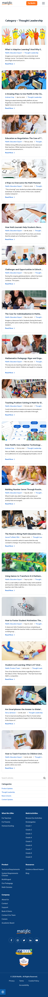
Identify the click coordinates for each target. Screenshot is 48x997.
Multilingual (6, 879)
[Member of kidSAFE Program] (24, 952)
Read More (9, 64)
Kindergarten (31, 822)
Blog (27, 873)
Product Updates (7, 788)
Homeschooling (8, 826)
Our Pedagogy (7, 883)
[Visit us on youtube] (36, 940)
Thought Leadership (31, 53)
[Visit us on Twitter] (24, 940)
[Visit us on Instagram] (17, 940)
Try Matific (31, 3)
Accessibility (24, 985)
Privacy (12, 981)
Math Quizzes (7, 887)
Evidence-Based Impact (35, 869)
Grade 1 (29, 826)
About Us (5, 900)
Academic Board (8, 923)
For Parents (6, 822)
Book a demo (7, 911)
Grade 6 (29, 845)
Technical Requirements (11, 869)
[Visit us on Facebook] (11, 940)
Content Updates (7, 799)
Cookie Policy (34, 981)
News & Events (6, 796)
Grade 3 (29, 834)
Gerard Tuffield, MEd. (12, 537)
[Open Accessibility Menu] (3, 992)
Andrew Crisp (9, 97)
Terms (21, 981)
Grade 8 (29, 853)
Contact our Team (9, 915)
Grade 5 (29, 841)
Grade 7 (29, 849)
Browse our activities (34, 818)
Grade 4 (29, 838)
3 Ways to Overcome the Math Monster (23, 183)
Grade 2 (29, 830)
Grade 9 (29, 857)
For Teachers (6, 818)
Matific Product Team (12, 668)
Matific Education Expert (13, 53)
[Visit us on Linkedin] (30, 940)
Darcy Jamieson (10, 713)
